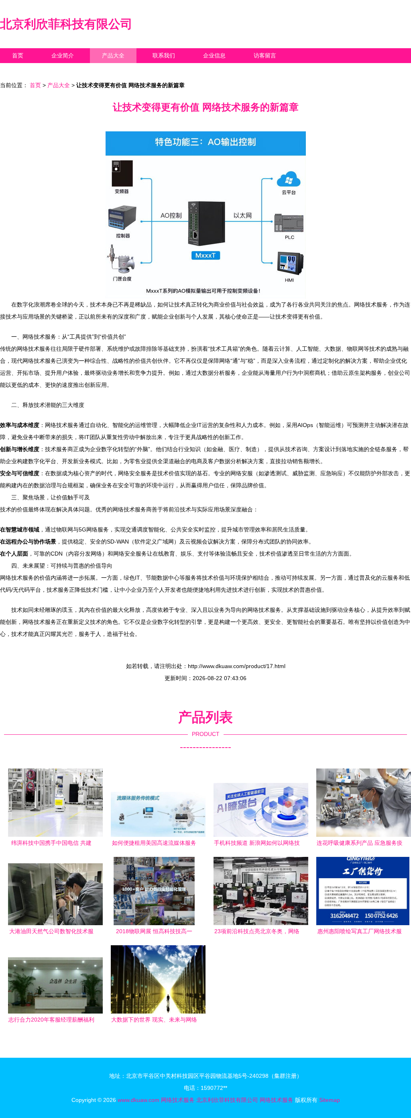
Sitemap (329, 1100)
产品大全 (113, 55)
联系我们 (164, 55)
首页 (17, 55)
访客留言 (265, 55)
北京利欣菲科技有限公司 (66, 24)
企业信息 (214, 55)
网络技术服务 (178, 1100)
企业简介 (62, 55)
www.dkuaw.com (138, 1100)
